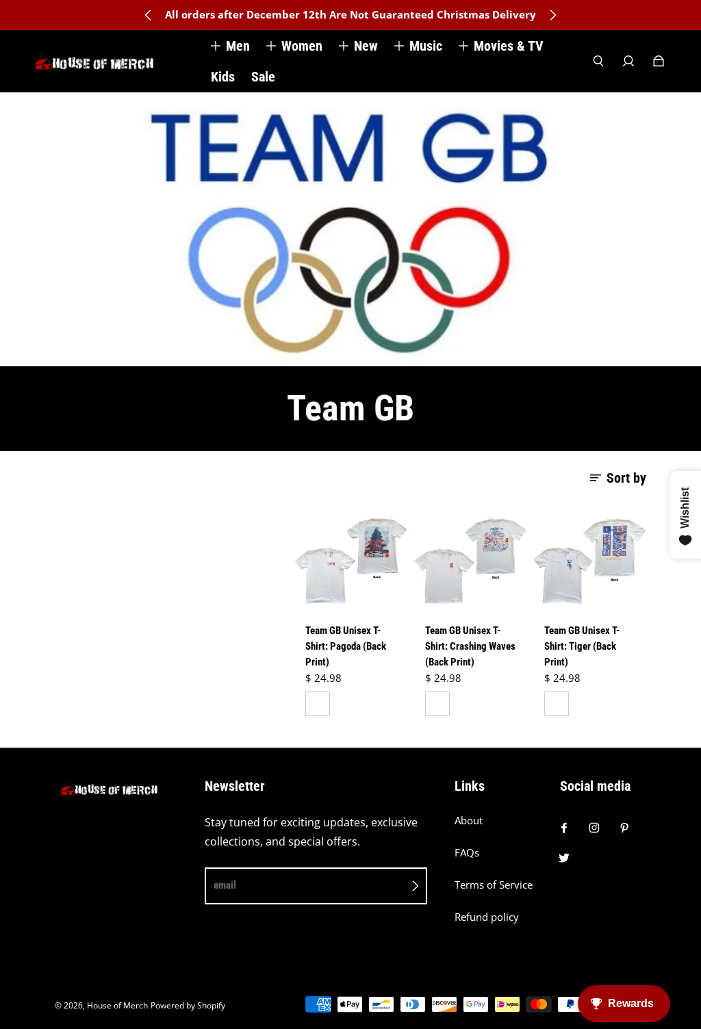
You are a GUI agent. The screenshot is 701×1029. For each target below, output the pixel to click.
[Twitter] (564, 858)
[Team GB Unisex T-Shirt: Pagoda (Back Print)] (350, 561)
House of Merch (117, 1005)
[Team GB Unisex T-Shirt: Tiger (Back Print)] (589, 561)
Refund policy (487, 917)
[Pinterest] (624, 828)
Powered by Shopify (188, 1005)
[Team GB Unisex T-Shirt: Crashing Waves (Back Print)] (470, 561)
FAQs (467, 853)
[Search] (598, 61)
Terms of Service (494, 885)
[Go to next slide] (552, 15)
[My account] (628, 61)
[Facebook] (564, 828)
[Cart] (658, 61)
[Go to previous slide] (148, 15)
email (225, 885)
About (469, 820)
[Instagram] (594, 828)
